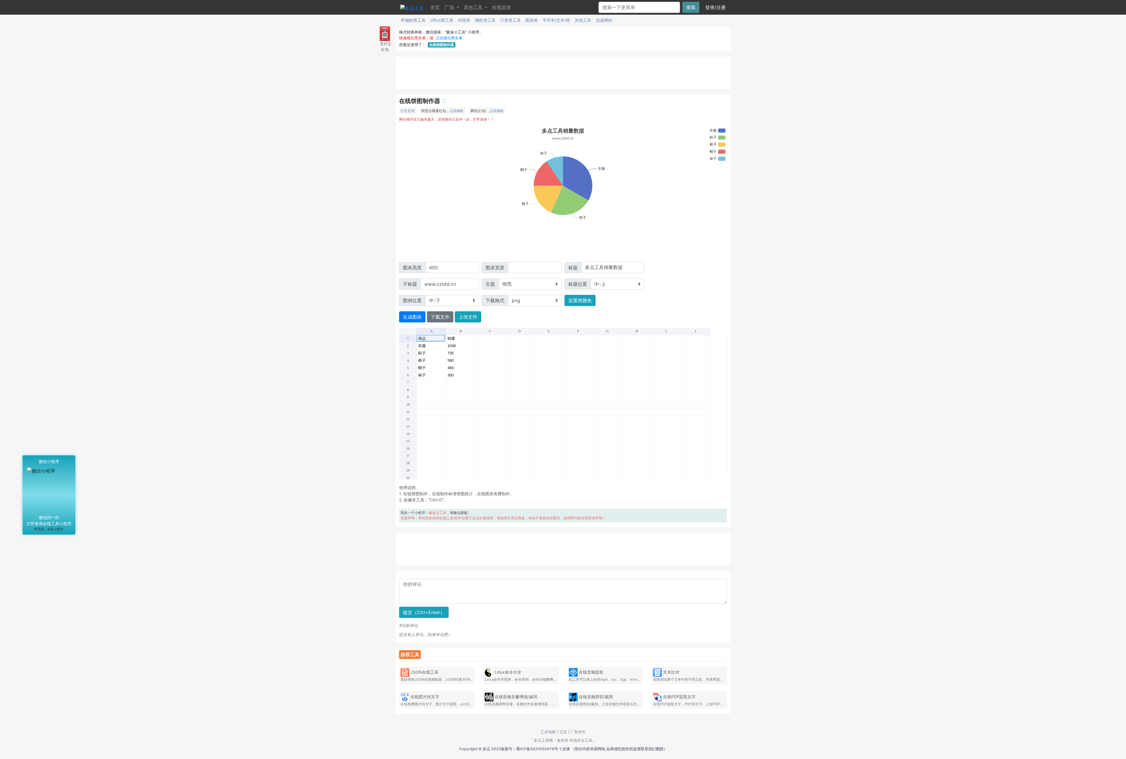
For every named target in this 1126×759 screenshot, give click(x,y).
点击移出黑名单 (449, 38)
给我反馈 (501, 7)
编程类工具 (415, 20)
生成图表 (412, 317)
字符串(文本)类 (556, 20)
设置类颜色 (580, 300)
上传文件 (468, 317)
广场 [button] (450, 7)
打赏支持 (408, 111)
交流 (563, 732)
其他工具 (583, 20)
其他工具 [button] (474, 7)
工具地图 (548, 732)
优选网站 (604, 20)
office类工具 (441, 20)
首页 (435, 7)
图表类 (531, 20)
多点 (486, 749)
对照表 (464, 20)
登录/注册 (715, 7)
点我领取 (457, 111)
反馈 (566, 749)
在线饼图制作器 (441, 45)
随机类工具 (485, 20)
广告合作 (578, 732)
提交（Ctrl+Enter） (424, 612)
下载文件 (440, 317)
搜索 (691, 7)
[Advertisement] (563, 73)
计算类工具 (510, 20)
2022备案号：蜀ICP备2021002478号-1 (526, 749)
